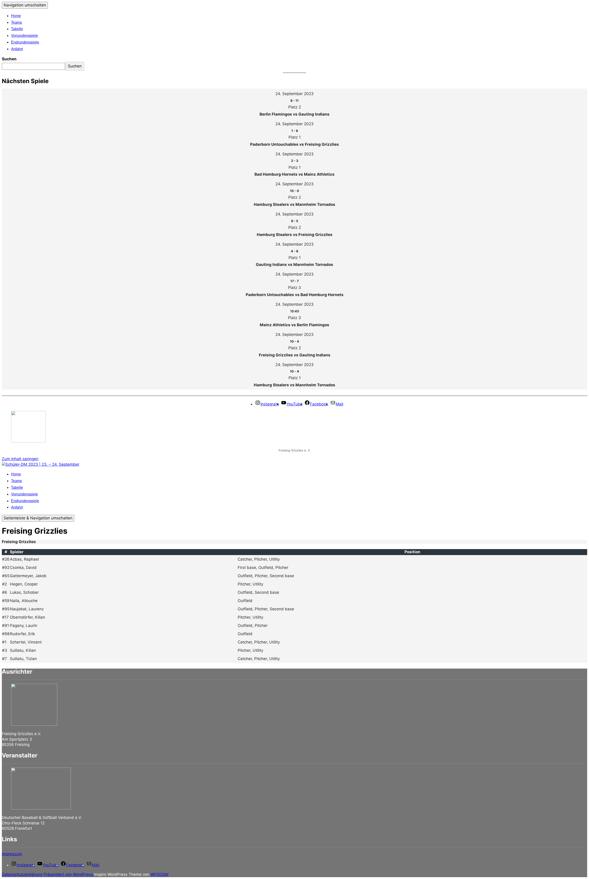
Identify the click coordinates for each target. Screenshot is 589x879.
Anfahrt (17, 49)
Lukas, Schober (24, 592)
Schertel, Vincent (26, 642)
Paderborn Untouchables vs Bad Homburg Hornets (295, 294)
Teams (16, 22)
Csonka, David (23, 567)
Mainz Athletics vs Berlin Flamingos (294, 325)
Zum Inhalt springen (20, 459)
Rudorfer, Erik (22, 634)
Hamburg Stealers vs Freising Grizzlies (294, 234)
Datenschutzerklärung (22, 874)
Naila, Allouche (24, 600)
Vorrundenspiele (24, 36)
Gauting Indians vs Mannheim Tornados (294, 264)
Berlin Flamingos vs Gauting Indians (294, 114)
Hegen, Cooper (24, 584)
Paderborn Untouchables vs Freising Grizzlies (294, 144)
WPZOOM (159, 874)
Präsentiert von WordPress (68, 874)
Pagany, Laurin (23, 625)
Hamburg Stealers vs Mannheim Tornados (294, 204)
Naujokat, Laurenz (27, 609)
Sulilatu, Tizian (23, 658)
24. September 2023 (294, 93)
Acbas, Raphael (24, 559)
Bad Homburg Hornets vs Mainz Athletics (294, 174)
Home (16, 16)
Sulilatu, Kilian (23, 650)
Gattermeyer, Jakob (28, 575)
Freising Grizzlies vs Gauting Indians (294, 355)
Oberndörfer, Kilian (27, 617)
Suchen (9, 59)
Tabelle (17, 29)
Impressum (12, 854)
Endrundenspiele (25, 42)
